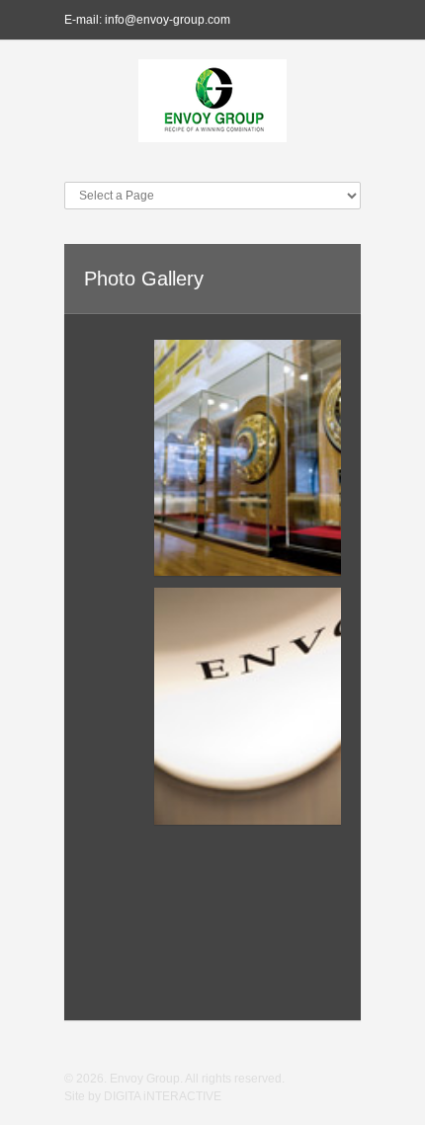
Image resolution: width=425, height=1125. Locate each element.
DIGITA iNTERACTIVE (162, 1096)
